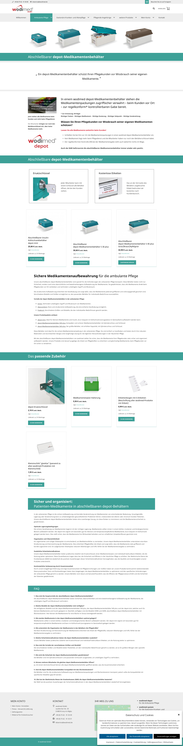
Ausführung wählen (127, 262)
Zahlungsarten (17, 712)
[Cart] (168, 8)
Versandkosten (35, 250)
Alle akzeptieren (112, 736)
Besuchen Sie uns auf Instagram (161, 2)
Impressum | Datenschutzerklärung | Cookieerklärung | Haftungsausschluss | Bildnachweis (139, 742)
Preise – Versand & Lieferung (22, 709)
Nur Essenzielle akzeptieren (140, 736)
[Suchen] (154, 8)
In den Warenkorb (36, 259)
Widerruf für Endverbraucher (22, 715)
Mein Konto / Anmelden (20, 706)
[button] (179, 715)
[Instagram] (147, 2)
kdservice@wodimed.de (39, 2)
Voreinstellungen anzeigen (166, 736)
